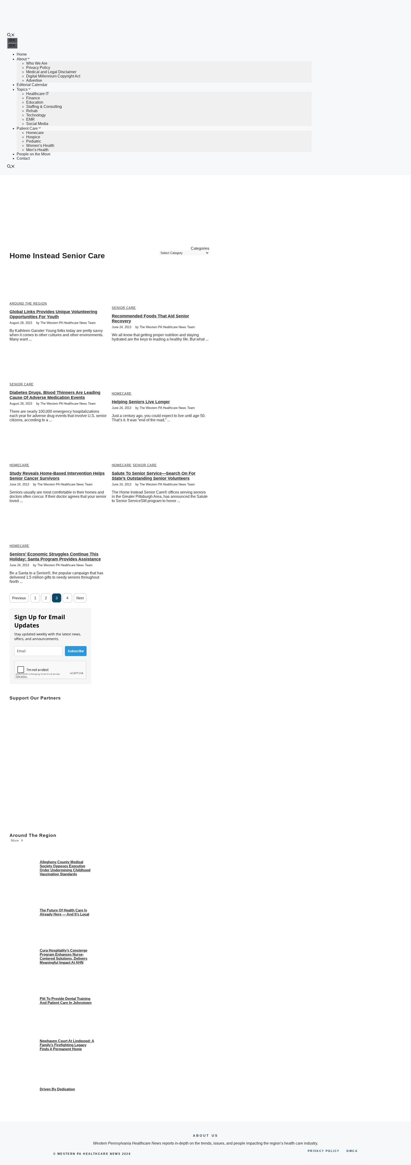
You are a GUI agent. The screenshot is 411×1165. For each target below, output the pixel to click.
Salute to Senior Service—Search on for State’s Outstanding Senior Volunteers (154, 476)
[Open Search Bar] (11, 36)
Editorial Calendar (32, 85)
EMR (30, 119)
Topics (22, 89)
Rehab (32, 111)
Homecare (35, 133)
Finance (33, 98)
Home (22, 54)
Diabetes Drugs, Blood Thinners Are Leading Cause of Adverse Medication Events (55, 395)
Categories (200, 248)
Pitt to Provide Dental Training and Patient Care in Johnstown (66, 1001)
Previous (19, 598)
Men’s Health (37, 150)
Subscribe (76, 651)
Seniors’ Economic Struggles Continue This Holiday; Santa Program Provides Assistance (55, 556)
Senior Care (124, 308)
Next (80, 598)
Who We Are (36, 63)
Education (34, 102)
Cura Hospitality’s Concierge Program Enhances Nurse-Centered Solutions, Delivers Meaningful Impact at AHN (63, 956)
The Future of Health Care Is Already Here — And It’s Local (64, 912)
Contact (23, 158)
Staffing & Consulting (44, 107)
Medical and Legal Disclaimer (51, 72)
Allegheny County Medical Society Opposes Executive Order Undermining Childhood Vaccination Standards (65, 868)
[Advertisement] (205, 210)
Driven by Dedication (57, 1089)
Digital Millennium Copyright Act (53, 76)
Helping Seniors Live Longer (141, 401)
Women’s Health (40, 146)
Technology (36, 115)
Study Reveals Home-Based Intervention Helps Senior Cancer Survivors (57, 476)
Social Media (37, 124)
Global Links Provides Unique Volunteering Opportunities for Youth (53, 314)
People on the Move (33, 154)
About (22, 59)
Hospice (33, 137)
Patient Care (27, 128)
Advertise (34, 80)
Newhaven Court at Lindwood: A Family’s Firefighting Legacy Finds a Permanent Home (67, 1045)
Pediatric (33, 141)
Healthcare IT (37, 94)
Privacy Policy (38, 68)
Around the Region (28, 303)
